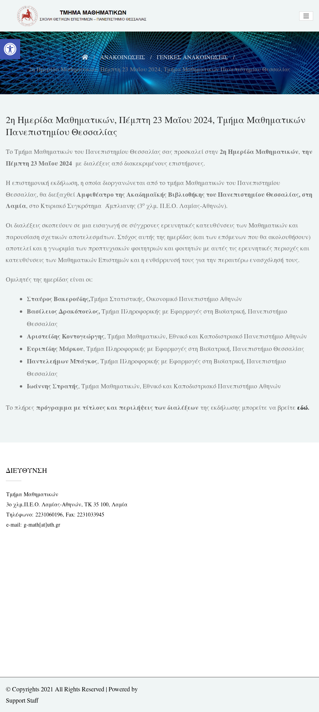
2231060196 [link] (49, 514)
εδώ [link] (302, 407)
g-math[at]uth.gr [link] (42, 524)
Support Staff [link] (22, 700)
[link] (10, 49)
